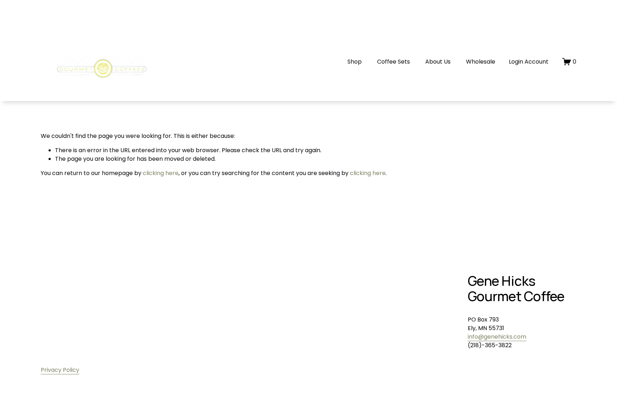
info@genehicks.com (497, 337)
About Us (438, 62)
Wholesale (480, 62)
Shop (354, 62)
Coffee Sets (393, 62)
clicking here (161, 173)
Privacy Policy (60, 370)
